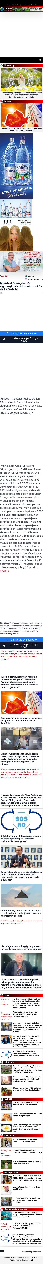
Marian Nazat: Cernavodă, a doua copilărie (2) (26, 1188)
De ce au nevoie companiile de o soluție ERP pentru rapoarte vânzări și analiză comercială (27, 1214)
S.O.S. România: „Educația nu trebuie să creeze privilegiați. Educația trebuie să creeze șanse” (21, 839)
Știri (6, 276)
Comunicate (28, 5)
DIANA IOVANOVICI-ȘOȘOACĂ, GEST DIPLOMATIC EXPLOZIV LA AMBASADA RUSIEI (27, 1226)
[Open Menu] (2, 60)
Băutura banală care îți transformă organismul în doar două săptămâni (27, 1089)
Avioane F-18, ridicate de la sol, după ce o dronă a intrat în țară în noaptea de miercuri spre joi (21, 913)
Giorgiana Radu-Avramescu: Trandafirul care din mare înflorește (27, 1151)
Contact (38, 5)
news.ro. (4, 570)
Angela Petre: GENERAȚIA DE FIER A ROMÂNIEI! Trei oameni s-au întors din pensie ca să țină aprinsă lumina (27, 1178)
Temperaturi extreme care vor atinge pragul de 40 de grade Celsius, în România (21, 129)
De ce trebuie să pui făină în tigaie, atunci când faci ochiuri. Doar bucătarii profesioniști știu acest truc (27, 1128)
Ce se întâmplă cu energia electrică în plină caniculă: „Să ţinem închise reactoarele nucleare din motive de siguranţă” (21, 876)
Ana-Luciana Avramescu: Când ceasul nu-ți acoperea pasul (25, 1140)
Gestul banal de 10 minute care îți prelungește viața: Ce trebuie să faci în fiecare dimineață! (27, 1079)
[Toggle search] (40, 60)
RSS (7, 5)
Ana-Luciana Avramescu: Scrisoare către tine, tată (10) (27, 1162)
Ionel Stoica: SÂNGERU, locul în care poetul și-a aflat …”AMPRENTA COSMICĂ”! (27, 1200)
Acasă (2, 276)
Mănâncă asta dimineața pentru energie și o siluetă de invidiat (26, 1103)
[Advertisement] (21, 34)
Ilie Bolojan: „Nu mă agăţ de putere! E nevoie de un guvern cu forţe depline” (21, 947)
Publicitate (16, 5)
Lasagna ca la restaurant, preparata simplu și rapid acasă (27, 1115)
